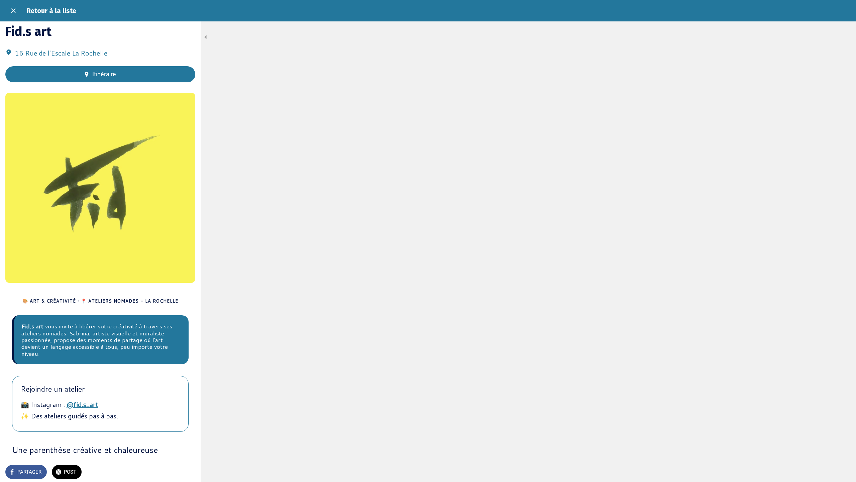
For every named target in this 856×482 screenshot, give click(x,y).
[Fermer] (13, 11)
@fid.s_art (82, 404)
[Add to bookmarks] (187, 473)
